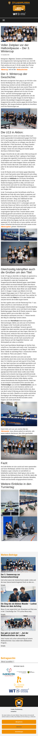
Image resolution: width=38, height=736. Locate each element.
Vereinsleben (28, 59)
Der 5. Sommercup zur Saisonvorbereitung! (10, 575)
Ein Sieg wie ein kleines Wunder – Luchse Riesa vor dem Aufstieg (19, 605)
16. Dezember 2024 (5, 54)
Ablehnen (19, 727)
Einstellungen (19, 732)
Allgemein (12, 59)
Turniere (18, 59)
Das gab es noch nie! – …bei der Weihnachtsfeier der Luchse (14, 634)
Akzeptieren (19, 722)
